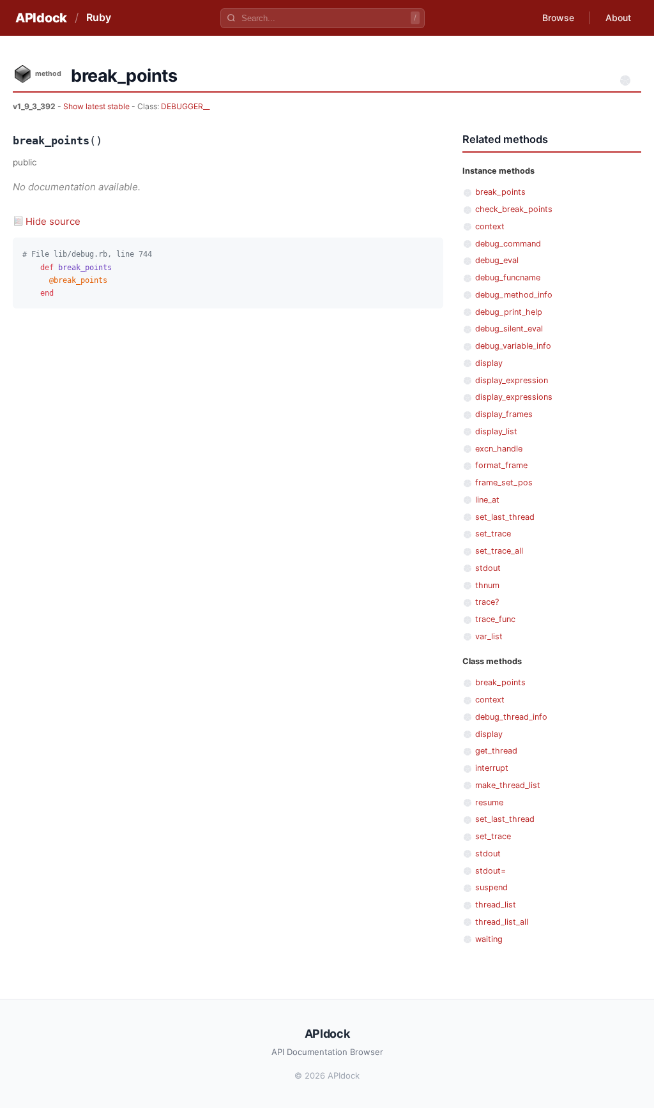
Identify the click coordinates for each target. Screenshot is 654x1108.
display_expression (511, 380)
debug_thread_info (511, 717)
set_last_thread (505, 517)
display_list (496, 431)
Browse (558, 17)
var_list (489, 636)
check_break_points (513, 209)
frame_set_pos (504, 482)
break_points (500, 192)
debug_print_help (508, 312)
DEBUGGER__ (185, 106)
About (618, 17)
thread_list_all (501, 922)
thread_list (495, 904)
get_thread (496, 750)
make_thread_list (507, 785)
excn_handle (498, 448)
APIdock (41, 18)
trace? (487, 602)
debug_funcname (507, 277)
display (489, 363)
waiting (489, 939)
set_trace (493, 533)
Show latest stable (97, 106)
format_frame (501, 465)
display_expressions (513, 397)
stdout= (490, 871)
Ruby (98, 17)
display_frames (504, 414)
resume (489, 802)
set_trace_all (499, 551)
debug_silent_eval (509, 328)
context (490, 226)
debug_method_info (513, 295)
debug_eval (497, 260)
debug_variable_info (513, 346)
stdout (488, 568)
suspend (491, 887)
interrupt (491, 768)
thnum (487, 585)
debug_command (508, 243)
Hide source (53, 221)
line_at (487, 500)
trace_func (495, 619)
